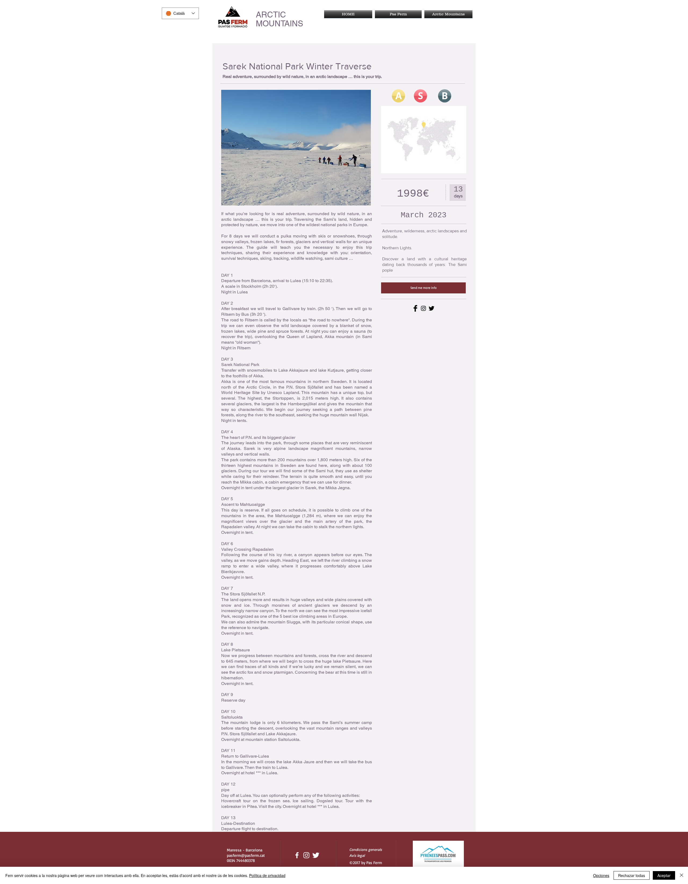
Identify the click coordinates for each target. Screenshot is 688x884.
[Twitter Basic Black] (431, 308)
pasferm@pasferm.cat (246, 855)
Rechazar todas (631, 875)
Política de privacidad (267, 875)
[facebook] (297, 855)
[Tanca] (681, 875)
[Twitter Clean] (316, 855)
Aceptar (664, 875)
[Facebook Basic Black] (415, 308)
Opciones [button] (601, 875)
